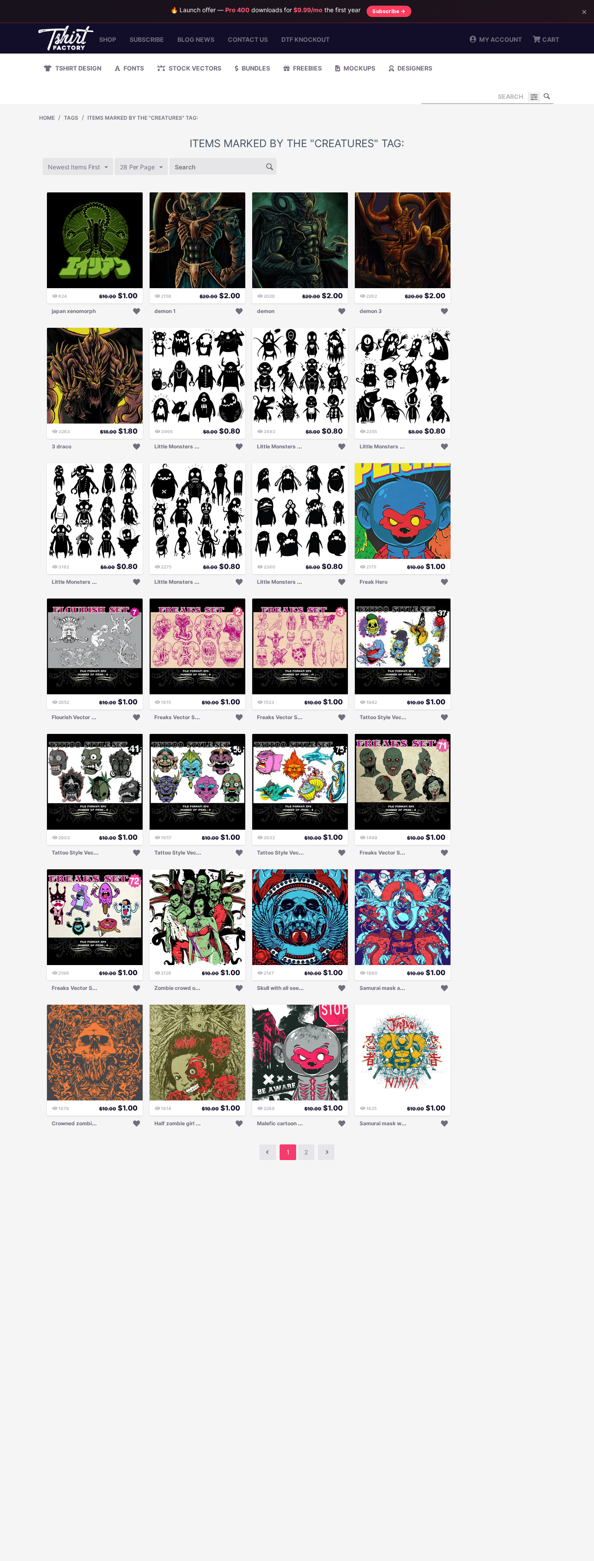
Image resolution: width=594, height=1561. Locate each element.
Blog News (195, 39)
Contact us (248, 39)
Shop (107, 39)
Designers (414, 68)
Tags (71, 117)
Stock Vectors (194, 68)
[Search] (547, 96)
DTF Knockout (305, 39)
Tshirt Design (77, 68)
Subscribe (147, 39)
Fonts (133, 68)
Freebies (307, 68)
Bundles (255, 68)
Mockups (358, 68)
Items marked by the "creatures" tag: (142, 117)
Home (47, 117)
